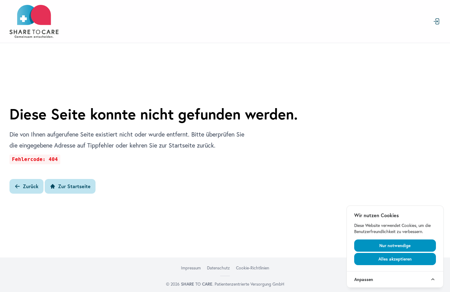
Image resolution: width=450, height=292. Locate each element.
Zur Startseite (74, 186)
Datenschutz (218, 268)
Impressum (191, 268)
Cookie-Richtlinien (252, 268)
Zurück (31, 186)
